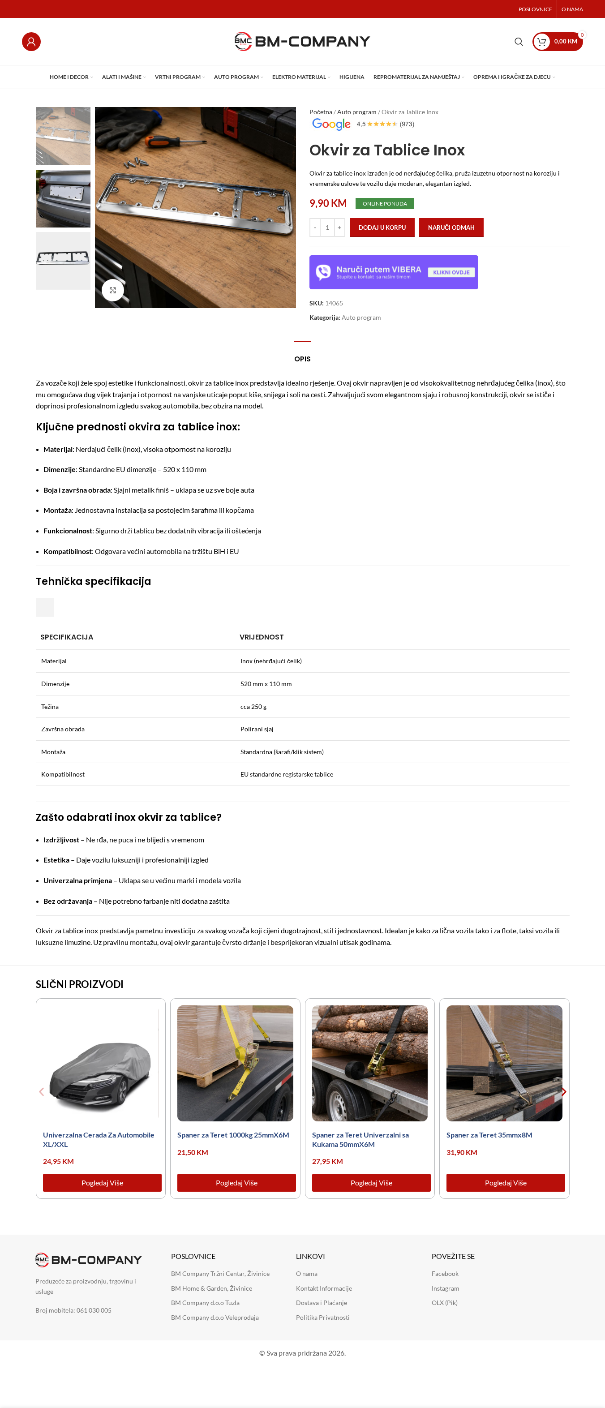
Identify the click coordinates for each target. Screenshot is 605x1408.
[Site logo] (302, 40)
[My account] (31, 42)
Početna (320, 112)
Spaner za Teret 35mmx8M (489, 1134)
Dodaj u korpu (382, 227)
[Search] (519, 42)
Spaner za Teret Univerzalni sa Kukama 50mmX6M (360, 1139)
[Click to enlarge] (113, 290)
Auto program (357, 112)
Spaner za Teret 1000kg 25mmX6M (233, 1134)
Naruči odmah (451, 227)
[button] (41, 1092)
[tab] (302, 354)
